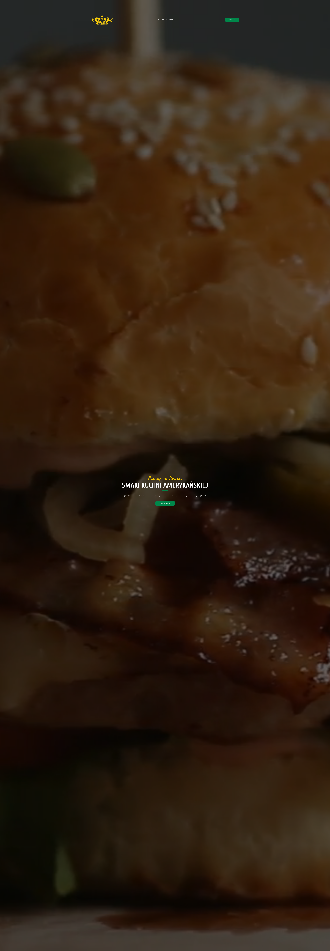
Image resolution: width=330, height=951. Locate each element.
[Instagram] (102, 2)
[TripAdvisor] (97, 2)
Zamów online (232, 20)
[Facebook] (93, 2)
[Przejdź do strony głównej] (102, 20)
